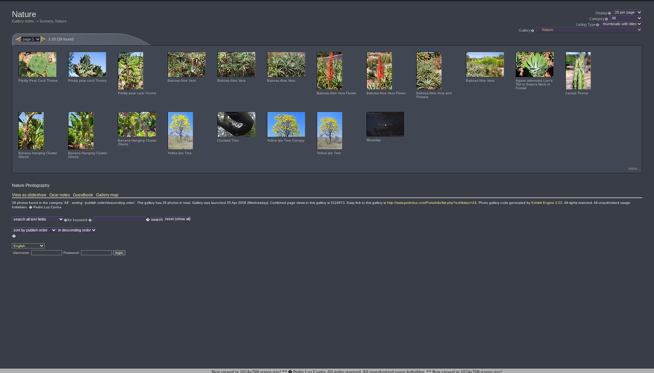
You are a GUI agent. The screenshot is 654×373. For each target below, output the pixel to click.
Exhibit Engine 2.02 (546, 203)
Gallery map (107, 195)
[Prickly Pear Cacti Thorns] (37, 77)
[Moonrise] (385, 137)
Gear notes (59, 195)
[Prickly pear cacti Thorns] (87, 77)
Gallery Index (23, 21)
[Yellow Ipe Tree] (180, 149)
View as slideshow (29, 195)
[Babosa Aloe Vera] (186, 77)
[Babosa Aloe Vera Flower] (329, 90)
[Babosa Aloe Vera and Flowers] (429, 90)
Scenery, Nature (53, 21)
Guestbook (83, 195)
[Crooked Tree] (236, 137)
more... (634, 168)
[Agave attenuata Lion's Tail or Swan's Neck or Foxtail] (535, 77)
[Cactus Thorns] (578, 90)
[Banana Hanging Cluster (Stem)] (31, 149)
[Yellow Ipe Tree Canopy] (286, 137)
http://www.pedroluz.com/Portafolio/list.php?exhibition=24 (432, 203)
